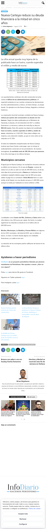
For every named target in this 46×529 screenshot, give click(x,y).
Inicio (2, 7)
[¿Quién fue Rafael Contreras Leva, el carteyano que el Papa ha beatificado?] (38, 405)
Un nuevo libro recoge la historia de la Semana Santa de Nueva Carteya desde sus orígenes (8, 413)
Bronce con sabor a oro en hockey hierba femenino (11, 360)
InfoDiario (4, 262)
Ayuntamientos (13, 344)
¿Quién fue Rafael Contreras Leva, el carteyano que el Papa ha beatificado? (37, 413)
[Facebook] (3, 32)
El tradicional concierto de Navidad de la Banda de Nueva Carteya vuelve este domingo (23, 413)
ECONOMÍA (9, 7)
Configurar (23, 524)
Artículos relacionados (17, 397)
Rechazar (23, 519)
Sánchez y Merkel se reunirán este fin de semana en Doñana (37, 361)
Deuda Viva (22, 344)
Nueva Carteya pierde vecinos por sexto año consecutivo (8, 310)
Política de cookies (35, 508)
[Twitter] (13, 32)
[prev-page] (22, 419)
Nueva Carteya (31, 344)
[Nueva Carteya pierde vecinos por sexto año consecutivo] (10, 299)
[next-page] (24, 419)
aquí (6, 272)
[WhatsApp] (8, 32)
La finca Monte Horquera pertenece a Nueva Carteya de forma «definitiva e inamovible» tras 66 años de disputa (31, 312)
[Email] (18, 32)
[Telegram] (23, 32)
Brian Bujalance (8, 26)
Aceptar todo (23, 514)
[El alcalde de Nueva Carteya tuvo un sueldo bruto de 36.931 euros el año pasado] (10, 324)
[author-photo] (23, 374)
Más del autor (31, 397)
